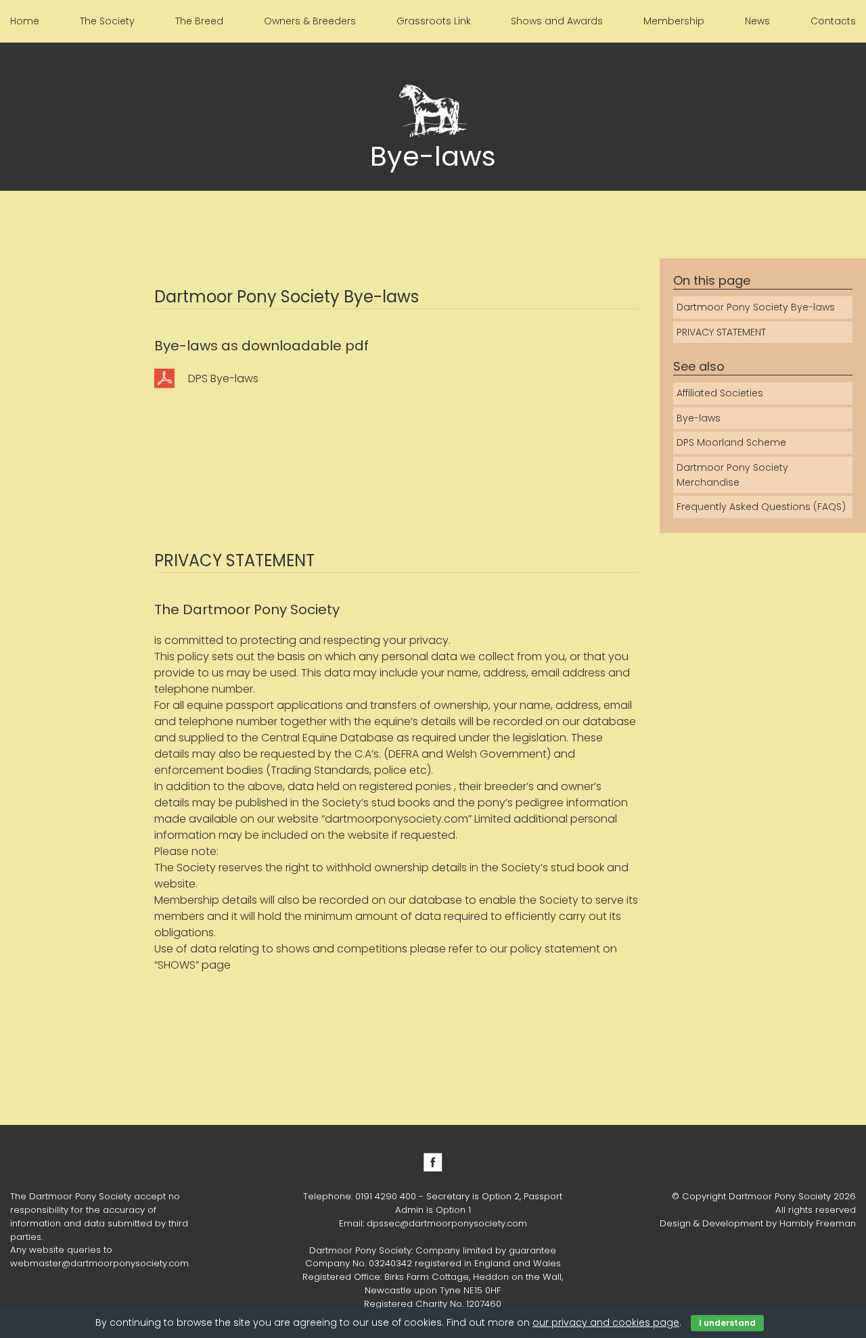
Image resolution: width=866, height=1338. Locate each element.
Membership (673, 21)
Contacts (833, 21)
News (757, 21)
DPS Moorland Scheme (731, 442)
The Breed (199, 21)
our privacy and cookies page (605, 1322)
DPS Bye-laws (223, 378)
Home (24, 21)
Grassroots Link (433, 21)
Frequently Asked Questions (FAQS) (761, 506)
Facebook (433, 1162)
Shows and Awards (557, 21)
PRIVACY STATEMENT (721, 332)
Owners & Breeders (310, 21)
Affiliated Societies (720, 393)
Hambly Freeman (817, 1223)
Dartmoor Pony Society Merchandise (732, 475)
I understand (727, 1323)
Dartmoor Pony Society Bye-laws (756, 307)
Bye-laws (699, 418)
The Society (107, 21)
